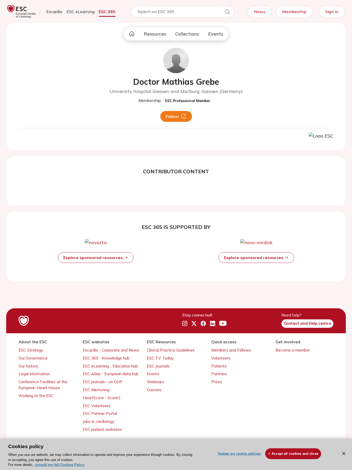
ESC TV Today (160, 358)
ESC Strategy (31, 350)
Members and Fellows (231, 350)
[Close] (343, 453)
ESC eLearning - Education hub (110, 366)
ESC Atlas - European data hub (110, 373)
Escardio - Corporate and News (111, 350)
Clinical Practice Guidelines (171, 350)
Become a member (292, 350)
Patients (219, 366)
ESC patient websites (102, 429)
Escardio (54, 11)
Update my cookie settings (239, 454)
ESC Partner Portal (100, 413)
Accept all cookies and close (295, 454)
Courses (154, 389)
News (259, 11)
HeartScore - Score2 (101, 397)
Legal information (34, 373)
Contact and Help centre (307, 323)
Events (215, 34)
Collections (187, 34)
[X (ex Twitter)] (194, 324)
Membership (294, 11)
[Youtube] (223, 323)
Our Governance (33, 358)
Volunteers (221, 358)
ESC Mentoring (96, 389)
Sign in (331, 11)
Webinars (155, 381)
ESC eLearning (80, 11)
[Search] (227, 12)
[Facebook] (203, 324)
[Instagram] (184, 324)
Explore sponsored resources (93, 257)
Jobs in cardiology (98, 421)
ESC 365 (107, 11)
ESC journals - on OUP (102, 381)
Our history (28, 366)
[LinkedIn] (212, 324)
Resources (155, 34)
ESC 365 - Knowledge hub (106, 358)
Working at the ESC (36, 395)
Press (216, 381)
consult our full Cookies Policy (59, 465)
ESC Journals (158, 366)
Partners (219, 373)
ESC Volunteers (97, 405)
